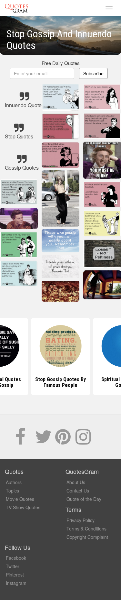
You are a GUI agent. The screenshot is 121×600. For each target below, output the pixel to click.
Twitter (12, 566)
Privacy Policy (80, 520)
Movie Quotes (20, 499)
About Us (75, 482)
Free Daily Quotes (61, 63)
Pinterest (15, 574)
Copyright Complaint (87, 537)
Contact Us (77, 490)
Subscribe (93, 73)
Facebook (16, 558)
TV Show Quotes (23, 507)
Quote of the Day (83, 499)
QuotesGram (16, 8)
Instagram (16, 583)
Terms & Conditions (86, 528)
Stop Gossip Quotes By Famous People (60, 382)
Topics (12, 490)
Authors (14, 482)
